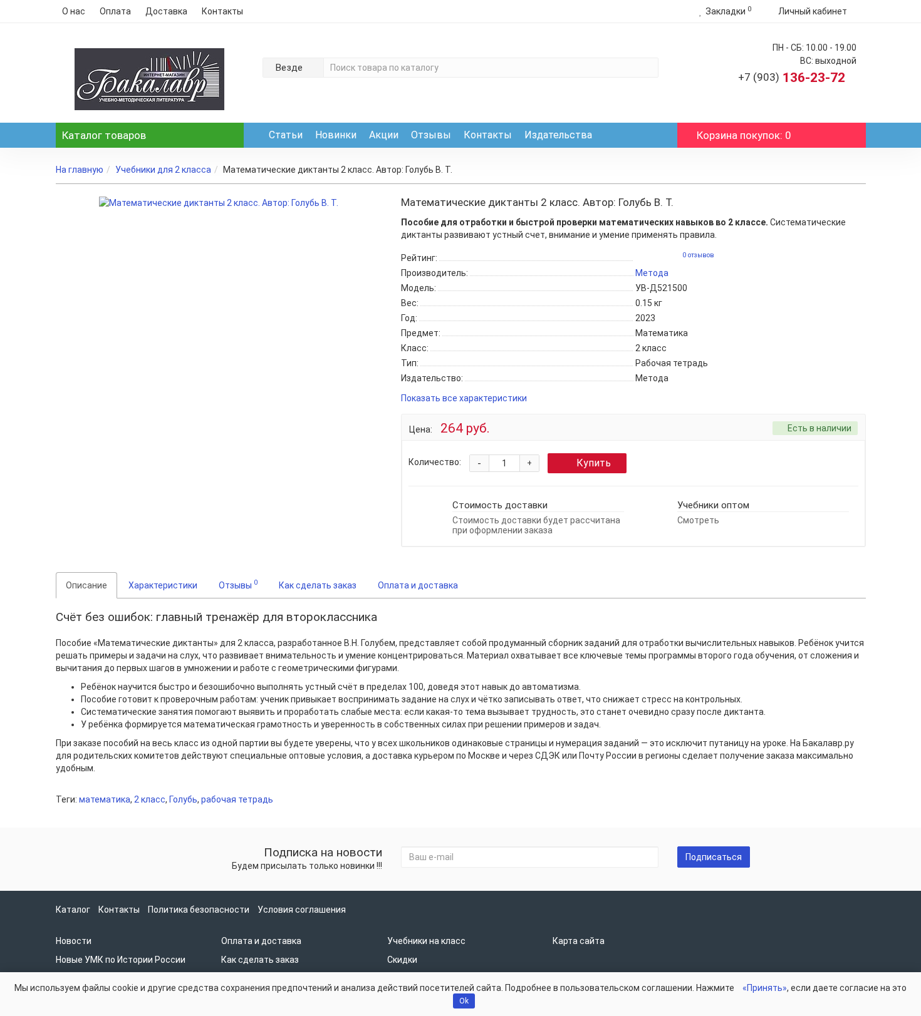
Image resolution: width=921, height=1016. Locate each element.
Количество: (434, 462)
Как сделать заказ (317, 585)
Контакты (222, 11)
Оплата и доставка (418, 585)
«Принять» (764, 988)
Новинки (335, 135)
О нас (73, 11)
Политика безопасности (198, 910)
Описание (86, 585)
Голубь (183, 799)
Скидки (402, 960)
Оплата (115, 11)
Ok (464, 1001)
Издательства (558, 135)
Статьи (286, 135)
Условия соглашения (302, 910)
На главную (79, 170)
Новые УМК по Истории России (120, 960)
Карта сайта (579, 941)
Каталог (104, 135)
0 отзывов (698, 255)
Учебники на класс (426, 941)
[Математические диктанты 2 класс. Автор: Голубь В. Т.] (218, 203)
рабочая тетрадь (237, 799)
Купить (593, 463)
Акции (383, 135)
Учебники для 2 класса (163, 170)
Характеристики (162, 585)
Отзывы (431, 135)
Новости (73, 941)
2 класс (149, 799)
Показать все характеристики (464, 398)
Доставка (166, 11)
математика (104, 799)
